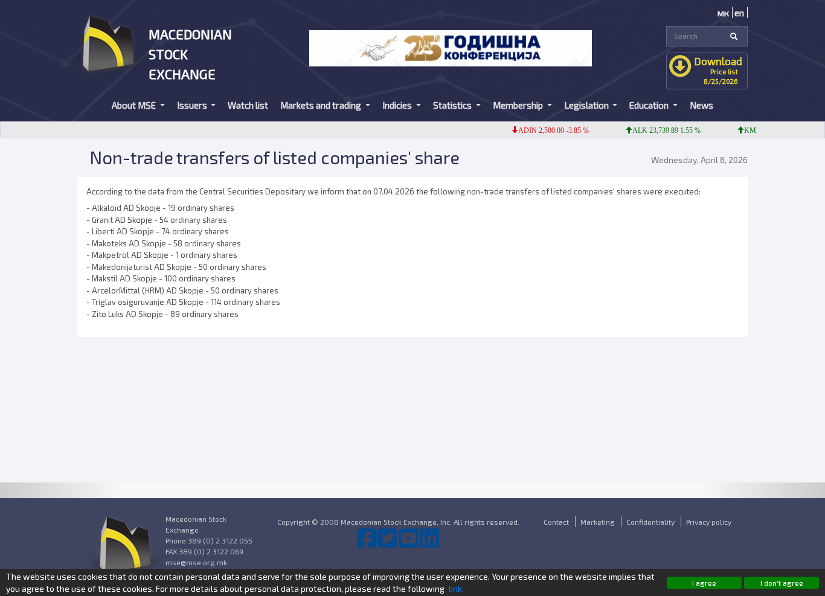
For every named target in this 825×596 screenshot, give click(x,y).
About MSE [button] (135, 105)
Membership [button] (519, 105)
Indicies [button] (398, 105)
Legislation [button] (587, 105)
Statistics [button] (453, 105)
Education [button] (649, 105)
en (739, 12)
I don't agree (781, 582)
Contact (556, 521)
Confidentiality (650, 521)
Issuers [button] (193, 105)
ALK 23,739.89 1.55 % (659, 130)
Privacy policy (708, 521)
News (701, 105)
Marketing (597, 521)
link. (456, 588)
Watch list (248, 105)
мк (723, 12)
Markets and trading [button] (321, 105)
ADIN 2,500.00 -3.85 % (546, 130)
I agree (704, 582)
